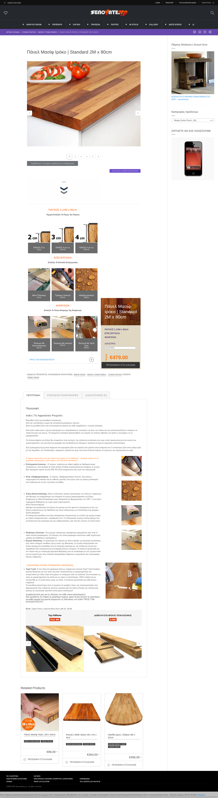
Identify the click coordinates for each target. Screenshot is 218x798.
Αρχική (9, 781)
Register (169, 3)
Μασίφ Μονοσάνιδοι (74, 744)
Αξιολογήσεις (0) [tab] (96, 395)
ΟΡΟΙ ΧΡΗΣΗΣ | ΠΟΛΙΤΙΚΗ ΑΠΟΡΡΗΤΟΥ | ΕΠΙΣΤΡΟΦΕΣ (53, 779)
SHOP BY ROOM (34, 24)
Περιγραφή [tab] (33, 395)
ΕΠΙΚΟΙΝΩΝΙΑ (85, 779)
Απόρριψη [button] (200, 795)
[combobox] (192, 120)
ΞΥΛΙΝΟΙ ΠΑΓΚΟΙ (29, 32)
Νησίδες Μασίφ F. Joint (117, 744)
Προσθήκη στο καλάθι (120, 365)
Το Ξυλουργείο (12, 776)
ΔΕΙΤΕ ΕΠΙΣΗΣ (175, 24)
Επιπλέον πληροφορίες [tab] (62, 395)
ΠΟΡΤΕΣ (115, 24)
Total (106, 357)
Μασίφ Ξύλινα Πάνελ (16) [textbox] (192, 120)
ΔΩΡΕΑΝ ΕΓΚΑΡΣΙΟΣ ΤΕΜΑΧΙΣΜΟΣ (113, 615)
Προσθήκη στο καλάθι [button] (40, 759)
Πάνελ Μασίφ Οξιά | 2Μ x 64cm (40, 734)
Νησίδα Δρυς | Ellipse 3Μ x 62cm (121, 736)
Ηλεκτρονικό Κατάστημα (16, 779)
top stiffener (55, 615)
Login (157, 3)
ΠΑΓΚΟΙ (76, 24)
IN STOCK (133, 24)
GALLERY (153, 24)
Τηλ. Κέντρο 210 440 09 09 (90, 781)
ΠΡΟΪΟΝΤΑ (57, 24)
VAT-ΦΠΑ (37, 776)
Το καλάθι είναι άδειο (187, 3)
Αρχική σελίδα (12, 32)
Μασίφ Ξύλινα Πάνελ (47, 32)
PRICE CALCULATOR (41, 781)
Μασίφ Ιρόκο (80, 375)
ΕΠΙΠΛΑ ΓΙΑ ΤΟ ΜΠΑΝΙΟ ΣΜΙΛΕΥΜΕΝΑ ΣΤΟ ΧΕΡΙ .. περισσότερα (190, 98)
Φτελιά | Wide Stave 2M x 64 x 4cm (81, 736)
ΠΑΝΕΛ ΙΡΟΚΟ (33, 377)
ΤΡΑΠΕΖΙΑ (95, 24)
